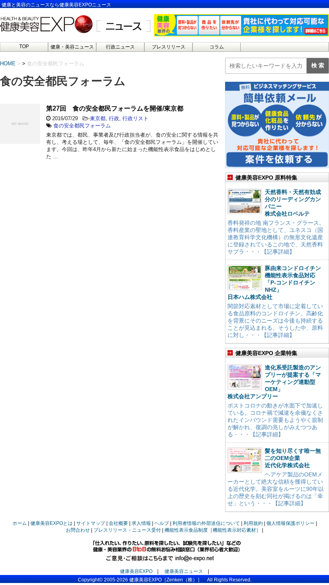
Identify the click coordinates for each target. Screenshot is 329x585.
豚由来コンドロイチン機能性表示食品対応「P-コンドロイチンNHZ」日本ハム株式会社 (274, 282)
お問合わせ (78, 530)
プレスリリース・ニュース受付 (127, 530)
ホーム (19, 523)
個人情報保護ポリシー (290, 523)
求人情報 (141, 523)
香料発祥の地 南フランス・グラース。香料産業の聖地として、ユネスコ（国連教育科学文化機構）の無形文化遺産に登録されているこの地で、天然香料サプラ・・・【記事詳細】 (276, 237)
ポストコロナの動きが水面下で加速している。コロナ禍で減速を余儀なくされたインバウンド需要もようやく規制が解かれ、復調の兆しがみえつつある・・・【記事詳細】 (275, 420)
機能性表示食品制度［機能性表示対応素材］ (212, 530)
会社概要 (118, 523)
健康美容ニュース (183, 571)
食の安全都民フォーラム (82, 126)
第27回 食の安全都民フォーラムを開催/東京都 (114, 108)
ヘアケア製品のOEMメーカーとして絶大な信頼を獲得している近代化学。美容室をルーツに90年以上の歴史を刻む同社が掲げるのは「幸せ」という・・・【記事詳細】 (275, 488)
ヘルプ (161, 523)
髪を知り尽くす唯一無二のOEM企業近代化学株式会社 (293, 458)
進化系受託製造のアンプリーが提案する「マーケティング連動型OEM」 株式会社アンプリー (274, 381)
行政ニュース (120, 47)
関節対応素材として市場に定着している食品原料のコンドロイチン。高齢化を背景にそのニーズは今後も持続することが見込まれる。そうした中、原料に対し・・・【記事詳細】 (275, 320)
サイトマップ (90, 523)
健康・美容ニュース (72, 47)
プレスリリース (168, 47)
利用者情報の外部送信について (206, 523)
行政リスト (135, 118)
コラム (216, 47)
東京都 (98, 118)
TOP (24, 46)
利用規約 (253, 523)
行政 (114, 118)
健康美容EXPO (136, 571)
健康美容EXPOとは (51, 523)
